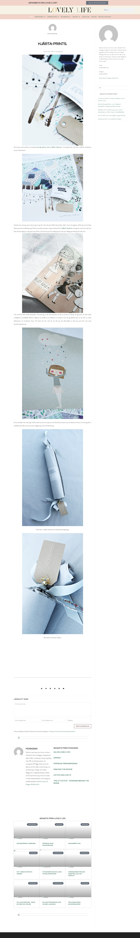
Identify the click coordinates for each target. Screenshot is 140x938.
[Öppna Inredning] (45, 17)
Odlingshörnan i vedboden (26, 843)
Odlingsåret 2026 (74, 843)
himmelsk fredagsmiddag (65, 763)
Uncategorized (59, 51)
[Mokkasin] (108, 34)
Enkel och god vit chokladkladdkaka (115, 112)
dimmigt (57, 758)
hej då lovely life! (62, 752)
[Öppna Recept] (79, 17)
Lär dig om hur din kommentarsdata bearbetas (62, 731)
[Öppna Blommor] (70, 17)
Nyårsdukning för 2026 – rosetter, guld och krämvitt (77, 873)
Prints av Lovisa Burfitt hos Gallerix (113, 119)
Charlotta (100, 119)
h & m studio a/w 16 (62, 775)
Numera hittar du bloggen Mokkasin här (108, 78)
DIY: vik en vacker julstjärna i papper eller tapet (114, 115)
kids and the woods (63, 769)
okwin (99, 115)
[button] (41, 688)
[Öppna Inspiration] (58, 17)
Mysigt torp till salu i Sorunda (113, 106)
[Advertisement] (52, 660)
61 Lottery (100, 98)
